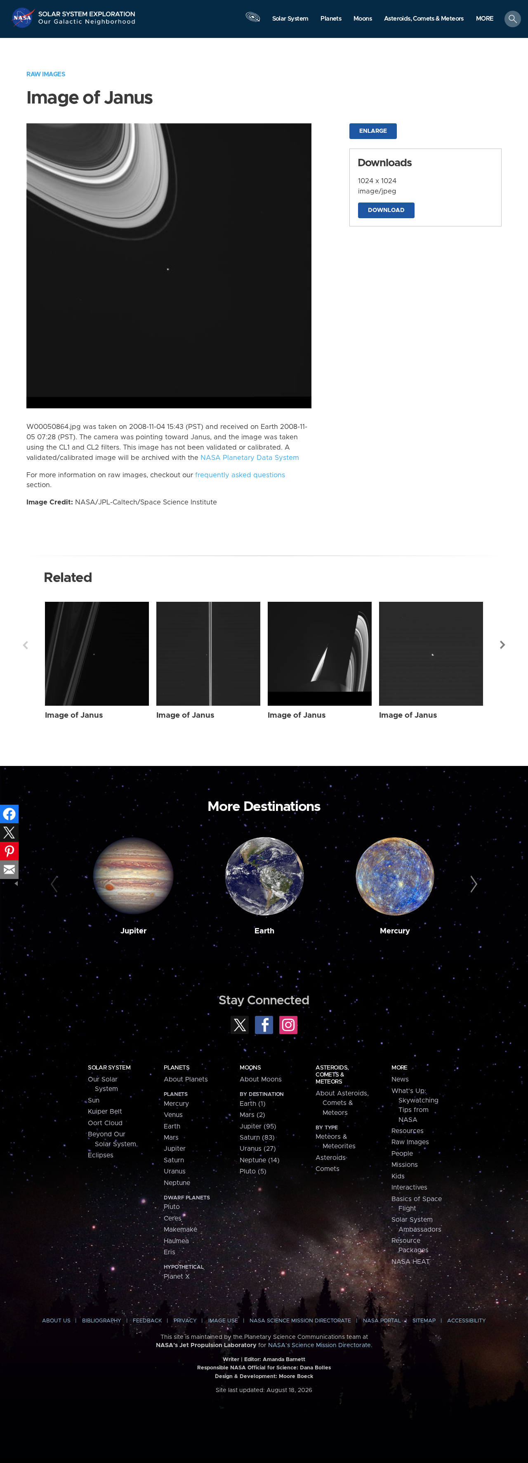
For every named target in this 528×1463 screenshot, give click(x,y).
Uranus (175, 1171)
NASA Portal (382, 1321)
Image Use (223, 1321)
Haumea (176, 1241)
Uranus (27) (258, 1148)
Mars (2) (252, 1115)
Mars (171, 1137)
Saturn (174, 1160)
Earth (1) (253, 1103)
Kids (398, 1176)
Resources (407, 1131)
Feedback (147, 1321)
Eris (169, 1252)
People (402, 1153)
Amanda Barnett (284, 1359)
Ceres (173, 1218)
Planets (176, 1068)
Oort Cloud (105, 1123)
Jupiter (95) (258, 1126)
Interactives (409, 1187)
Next (503, 645)
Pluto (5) (253, 1171)
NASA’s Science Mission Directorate (319, 1345)
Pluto (172, 1207)
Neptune (177, 1183)
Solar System (109, 1068)
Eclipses (100, 1155)
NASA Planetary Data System (249, 458)
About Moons (261, 1079)
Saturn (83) (257, 1137)
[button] (485, 19)
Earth (264, 931)
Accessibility (466, 1321)
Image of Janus (74, 715)
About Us (56, 1321)
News (400, 1079)
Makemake (180, 1229)
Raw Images (45, 74)
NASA (24, 18)
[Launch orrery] (253, 21)
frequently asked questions (240, 475)
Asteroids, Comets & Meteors (332, 1075)
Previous (25, 645)
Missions (404, 1164)
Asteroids (331, 1157)
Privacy (185, 1321)
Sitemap (424, 1321)
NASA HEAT (410, 1261)
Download (386, 210)
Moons (250, 1068)
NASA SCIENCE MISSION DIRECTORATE (300, 1321)
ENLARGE (373, 131)
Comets (327, 1169)
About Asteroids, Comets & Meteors (342, 1103)
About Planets (186, 1079)
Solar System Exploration (87, 12)
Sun (93, 1100)
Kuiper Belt (105, 1111)
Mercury (395, 931)
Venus (173, 1115)
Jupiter (133, 931)
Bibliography (101, 1321)
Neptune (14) (260, 1160)
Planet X (177, 1276)
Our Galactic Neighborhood (87, 24)
